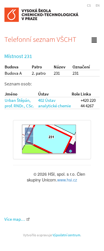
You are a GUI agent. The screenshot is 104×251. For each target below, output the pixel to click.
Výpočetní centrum (66, 235)
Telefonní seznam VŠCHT (40, 39)
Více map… (14, 219)
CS (89, 5)
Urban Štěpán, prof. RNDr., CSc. (19, 103)
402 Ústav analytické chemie (54, 103)
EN (98, 5)
